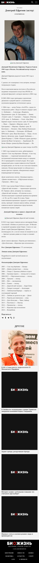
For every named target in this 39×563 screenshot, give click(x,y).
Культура (21, 556)
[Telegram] (8, 317)
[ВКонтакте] (3, 317)
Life (13, 559)
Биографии (19, 7)
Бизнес (31, 553)
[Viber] (11, 317)
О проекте (23, 559)
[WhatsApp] (14, 317)
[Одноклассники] (5, 317)
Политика (10, 556)
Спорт (31, 556)
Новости (21, 553)
